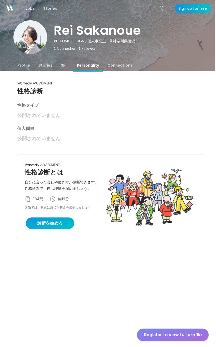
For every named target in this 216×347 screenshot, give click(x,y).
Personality (88, 65)
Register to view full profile (173, 335)
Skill (64, 65)
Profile (23, 65)
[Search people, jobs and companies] (161, 8)
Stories (45, 65)
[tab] (23, 65)
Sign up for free (193, 8)
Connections (119, 65)
